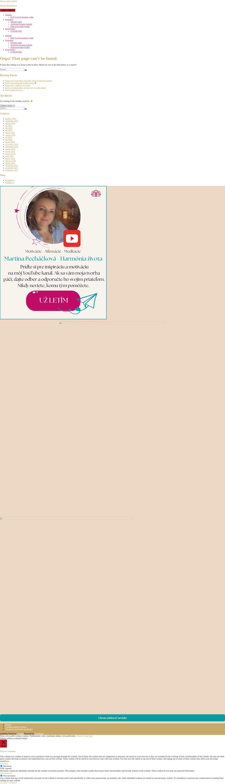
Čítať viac (88, 736)
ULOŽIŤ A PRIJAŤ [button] (8, 783)
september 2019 (11, 147)
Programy (9, 19)
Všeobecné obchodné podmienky (19, 729)
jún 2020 (8, 140)
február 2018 (10, 161)
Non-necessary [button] (6, 773)
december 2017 (11, 165)
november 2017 (11, 168)
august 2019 (10, 149)
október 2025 (10, 119)
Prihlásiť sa (9, 182)
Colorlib (20, 734)
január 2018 (10, 163)
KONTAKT (10, 29)
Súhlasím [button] (80, 736)
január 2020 (10, 142)
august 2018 (10, 154)
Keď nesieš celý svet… (14, 90)
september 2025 (11, 121)
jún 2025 (8, 128)
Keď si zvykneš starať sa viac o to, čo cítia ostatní (25, 88)
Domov (8, 724)
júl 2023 (8, 130)
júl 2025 (8, 126)
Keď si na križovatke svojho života (19, 83)
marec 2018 (10, 158)
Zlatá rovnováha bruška (20, 26)
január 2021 (10, 133)
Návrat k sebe (16, 22)
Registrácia (9, 180)
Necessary (7, 766)
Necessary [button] (4, 763)
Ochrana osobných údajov (16, 727)
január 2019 (10, 151)
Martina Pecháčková (8, 5)
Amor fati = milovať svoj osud (17, 85)
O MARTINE (16, 31)
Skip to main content (8, 1)
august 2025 (10, 123)
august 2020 (10, 135)
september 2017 (11, 170)
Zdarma (8, 15)
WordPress (39, 734)
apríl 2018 (9, 156)
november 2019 (11, 144)
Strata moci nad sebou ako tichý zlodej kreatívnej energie (28, 81)
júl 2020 (8, 137)
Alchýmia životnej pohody (21, 24)
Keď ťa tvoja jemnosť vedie (21, 17)
